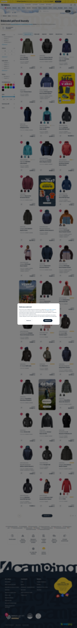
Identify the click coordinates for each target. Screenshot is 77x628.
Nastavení (28, 320)
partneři (47, 309)
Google (53, 309)
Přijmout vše (48, 320)
